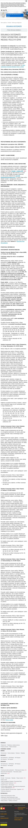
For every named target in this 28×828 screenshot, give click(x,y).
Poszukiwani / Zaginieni (6, 749)
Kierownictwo (4, 753)
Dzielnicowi (3, 761)
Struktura (18, 753)
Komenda (3, 750)
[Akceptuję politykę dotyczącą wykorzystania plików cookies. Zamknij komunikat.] (26, 1)
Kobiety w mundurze (13, 800)
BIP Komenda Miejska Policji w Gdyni (21, 808)
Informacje (3, 742)
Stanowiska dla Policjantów (6, 771)
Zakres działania (11, 753)
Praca (2, 767)
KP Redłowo (11, 757)
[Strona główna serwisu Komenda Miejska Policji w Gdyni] (1, 10)
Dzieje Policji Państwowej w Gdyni (8, 795)
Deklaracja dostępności (16, 22)
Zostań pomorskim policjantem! (7, 770)
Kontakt (9, 22)
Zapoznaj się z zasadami (18, 817)
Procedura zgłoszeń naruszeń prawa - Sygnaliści (11, 789)
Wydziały (23, 753)
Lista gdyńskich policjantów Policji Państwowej (10, 798)
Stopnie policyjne (13, 746)
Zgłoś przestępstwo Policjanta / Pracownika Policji (11, 781)
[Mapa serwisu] (4, 10)
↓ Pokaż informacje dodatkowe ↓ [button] (14, 30)
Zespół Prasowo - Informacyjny (7, 784)
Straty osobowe (4, 800)
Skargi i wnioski (20, 778)
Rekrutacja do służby (19, 770)
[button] (26, 10)
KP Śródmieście (4, 757)
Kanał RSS (1, 808)
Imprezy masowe (4, 746)
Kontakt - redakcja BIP (17, 171)
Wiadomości (3, 745)
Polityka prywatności (18, 819)
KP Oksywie (10, 759)
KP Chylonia (17, 757)
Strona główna (4, 22)
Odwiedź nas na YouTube (4, 808)
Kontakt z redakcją (3, 813)
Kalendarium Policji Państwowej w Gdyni (9, 797)
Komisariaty (3, 755)
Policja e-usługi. (9, 719)
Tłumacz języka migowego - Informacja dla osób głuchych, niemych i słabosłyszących (13, 787)
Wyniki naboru (4, 773)
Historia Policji (4, 793)
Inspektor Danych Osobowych (7, 783)
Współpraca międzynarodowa (13, 745)
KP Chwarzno (4, 759)
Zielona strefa (4, 779)
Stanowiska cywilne (17, 771)
